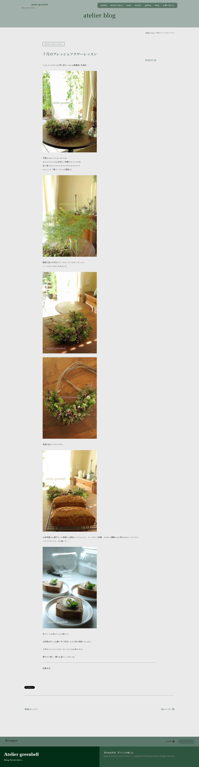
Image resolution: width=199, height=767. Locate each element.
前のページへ (32, 709)
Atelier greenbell (39, 4)
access (138, 5)
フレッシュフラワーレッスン (53, 44)
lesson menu (116, 5)
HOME (148, 32)
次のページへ (166, 709)
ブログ (152, 32)
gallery (148, 5)
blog (157, 5)
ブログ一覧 (170, 741)
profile (104, 5)
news (128, 5)
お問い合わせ (168, 5)
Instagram (12, 741)
